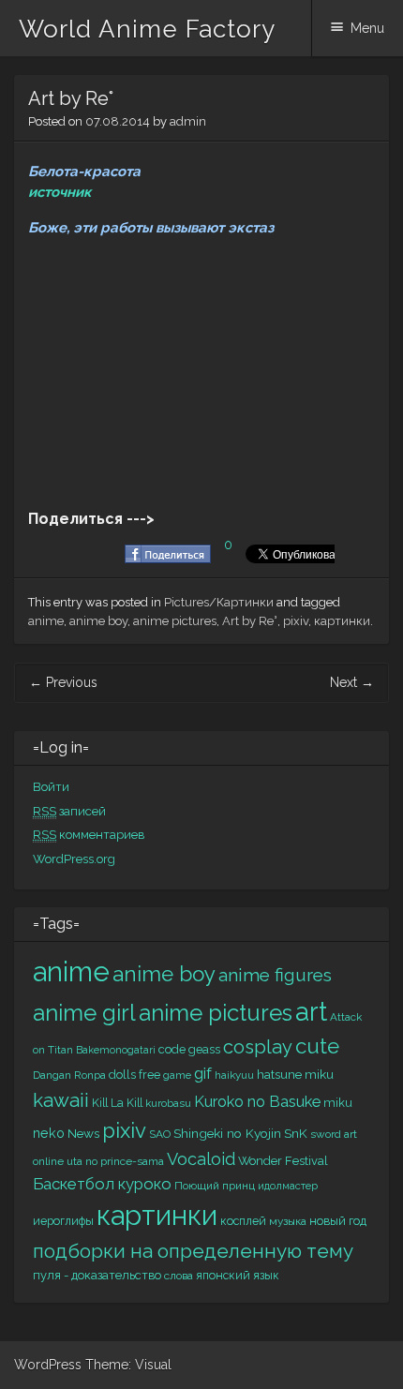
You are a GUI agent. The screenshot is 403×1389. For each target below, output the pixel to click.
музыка (287, 1221)
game (177, 1075)
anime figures (275, 975)
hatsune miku (295, 1074)
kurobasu (168, 1103)
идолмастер (288, 1186)
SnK (295, 1133)
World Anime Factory (147, 29)
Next (352, 682)
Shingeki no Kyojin (227, 1133)
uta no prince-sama (115, 1161)
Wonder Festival (283, 1161)
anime (46, 621)
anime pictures (174, 621)
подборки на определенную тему (193, 1251)
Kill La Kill (117, 1103)
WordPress (48, 1364)
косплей (243, 1221)
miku (337, 1103)
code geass (189, 1049)
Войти (51, 787)
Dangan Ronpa (69, 1075)
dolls (122, 1075)
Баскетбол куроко (102, 1183)
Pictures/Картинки (219, 602)
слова (178, 1275)
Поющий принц (214, 1185)
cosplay (257, 1047)
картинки (342, 621)
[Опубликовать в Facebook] (168, 558)
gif (203, 1073)
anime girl (84, 1012)
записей (69, 811)
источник (60, 192)
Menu (367, 28)
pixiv (295, 621)
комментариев (89, 835)
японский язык (237, 1275)
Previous (63, 682)
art (311, 1011)
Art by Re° (249, 621)
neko (49, 1133)
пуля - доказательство (97, 1275)
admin (188, 121)
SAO (160, 1134)
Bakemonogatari (116, 1049)
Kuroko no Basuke (257, 1102)
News (83, 1133)
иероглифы (63, 1221)
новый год (337, 1221)
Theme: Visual (128, 1364)
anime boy (98, 621)
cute (317, 1046)
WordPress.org (74, 859)
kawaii (61, 1100)
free (149, 1075)
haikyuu (234, 1075)
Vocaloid (201, 1159)
